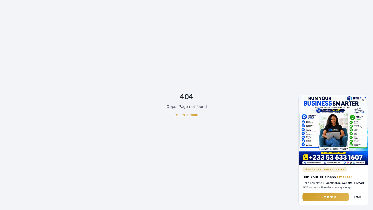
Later (357, 197)
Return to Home (187, 115)
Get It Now (329, 197)
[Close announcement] (363, 100)
